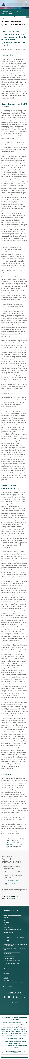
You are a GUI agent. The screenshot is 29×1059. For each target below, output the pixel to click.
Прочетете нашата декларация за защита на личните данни (15, 1042)
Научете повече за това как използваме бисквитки (15, 1046)
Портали (6, 973)
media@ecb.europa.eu (14, 884)
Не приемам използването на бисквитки (15, 1056)
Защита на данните (9, 958)
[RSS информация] (24, 997)
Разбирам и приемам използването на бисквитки (15, 1052)
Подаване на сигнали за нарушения (15, 983)
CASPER (6, 978)
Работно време (8, 927)
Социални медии (9, 932)
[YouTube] (16, 997)
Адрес (5, 924)
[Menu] (26, 4)
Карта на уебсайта (9, 986)
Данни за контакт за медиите (10, 897)
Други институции (9, 920)
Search (21, 4)
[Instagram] (12, 997)
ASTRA (5, 975)
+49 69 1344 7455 (13, 880)
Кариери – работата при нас (12, 915)
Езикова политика (9, 956)
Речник (6, 917)
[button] (26, 2)
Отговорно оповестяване (11, 963)
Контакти (6, 922)
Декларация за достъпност (12, 960)
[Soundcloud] (20, 997)
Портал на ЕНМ (8, 980)
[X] (5, 997)
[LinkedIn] (8, 997)
